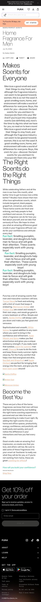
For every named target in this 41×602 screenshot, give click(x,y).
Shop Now (7, 473)
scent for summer (23, 347)
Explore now (28, 3)
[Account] (33, 9)
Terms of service (5, 585)
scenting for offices (17, 461)
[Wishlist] (28, 9)
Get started (31, 22)
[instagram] (27, 540)
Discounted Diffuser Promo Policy (29, 585)
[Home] (20, 9)
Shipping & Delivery (26, 576)
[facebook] (37, 540)
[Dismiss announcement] (38, 3)
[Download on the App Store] (8, 569)
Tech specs (6, 581)
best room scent (10, 369)
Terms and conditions (19, 510)
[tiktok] (32, 540)
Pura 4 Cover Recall (26, 592)
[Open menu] (3, 9)
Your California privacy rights (28, 580)
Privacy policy (7, 589)
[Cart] (37, 9)
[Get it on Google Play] (23, 569)
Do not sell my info (26, 589)
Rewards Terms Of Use (7, 577)
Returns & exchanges (5, 593)
